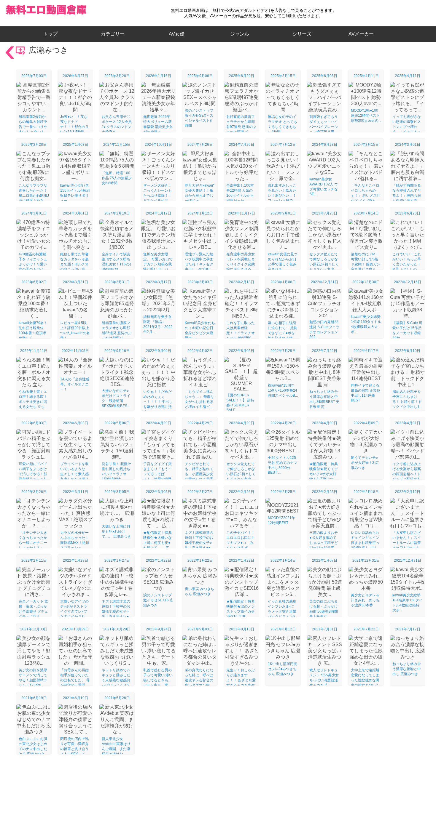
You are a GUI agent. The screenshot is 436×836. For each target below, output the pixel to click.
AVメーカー (361, 33)
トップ (52, 33)
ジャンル (239, 33)
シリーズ (301, 33)
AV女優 (175, 33)
